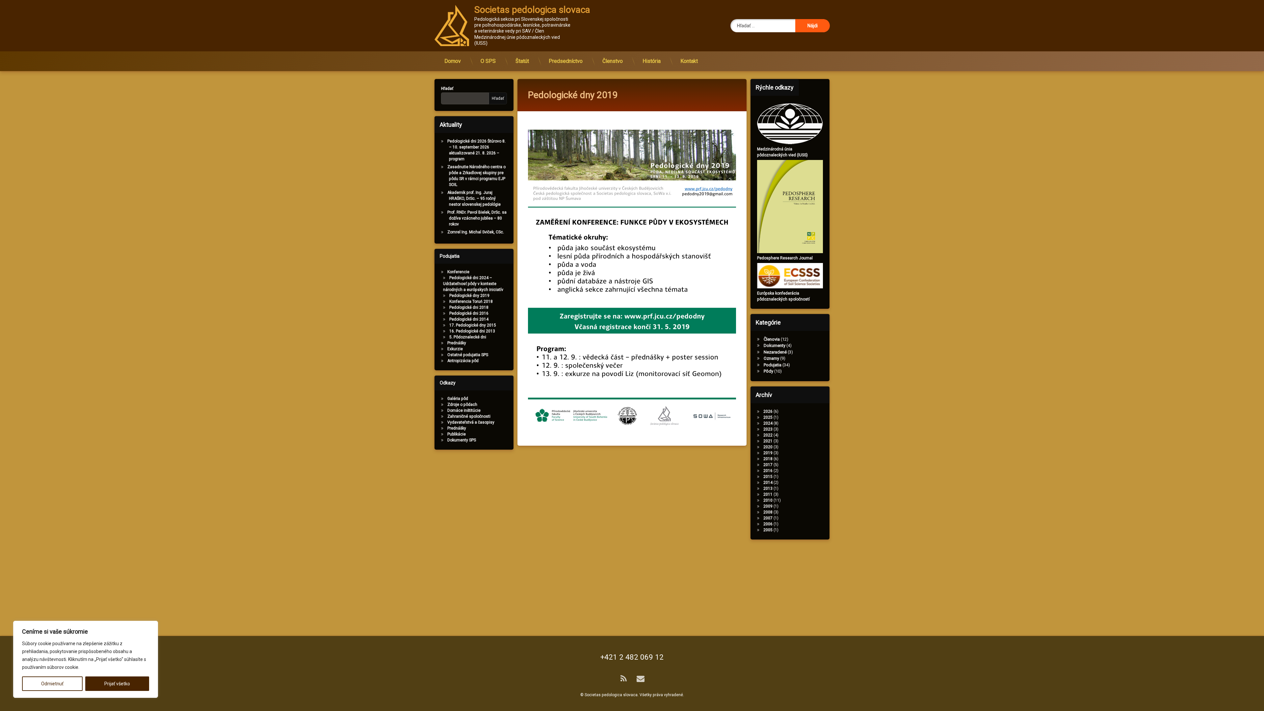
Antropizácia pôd (463, 360)
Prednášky (456, 343)
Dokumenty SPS (461, 440)
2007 (768, 518)
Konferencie (458, 272)
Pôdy (768, 371)
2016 (768, 470)
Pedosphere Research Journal (785, 258)
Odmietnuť (52, 683)
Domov (452, 61)
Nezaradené (775, 352)
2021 (768, 441)
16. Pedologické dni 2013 (472, 331)
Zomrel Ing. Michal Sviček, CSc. (475, 232)
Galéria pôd (457, 398)
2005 (768, 530)
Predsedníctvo (566, 61)
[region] (85, 659)
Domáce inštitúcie (464, 410)
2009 (768, 506)
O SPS (488, 61)
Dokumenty (774, 345)
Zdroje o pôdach (462, 404)
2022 (768, 435)
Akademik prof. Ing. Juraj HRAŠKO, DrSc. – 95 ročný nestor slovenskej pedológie (474, 198)
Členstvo (612, 61)
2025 (768, 417)
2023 (768, 429)
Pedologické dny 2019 (469, 295)
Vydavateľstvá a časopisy (470, 422)
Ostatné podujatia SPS (467, 355)
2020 (768, 447)
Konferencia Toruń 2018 (471, 301)
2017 (768, 464)
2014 (768, 482)
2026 (768, 411)
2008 (768, 512)
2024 (768, 423)
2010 (768, 500)
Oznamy (771, 358)
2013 (768, 488)
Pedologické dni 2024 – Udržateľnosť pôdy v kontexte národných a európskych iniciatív (473, 284)
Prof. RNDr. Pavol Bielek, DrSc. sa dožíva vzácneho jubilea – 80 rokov (477, 218)
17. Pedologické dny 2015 (472, 325)
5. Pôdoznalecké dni (467, 337)
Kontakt (689, 61)
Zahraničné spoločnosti (468, 416)
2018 (768, 459)
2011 (768, 494)
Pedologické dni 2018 (468, 307)
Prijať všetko (117, 683)
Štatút (522, 61)
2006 (768, 524)
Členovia (772, 339)
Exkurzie (455, 349)
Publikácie (456, 434)
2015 (768, 476)
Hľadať (447, 88)
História (652, 61)
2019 (768, 453)
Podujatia (772, 364)
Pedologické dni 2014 (468, 319)
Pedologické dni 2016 (468, 313)
